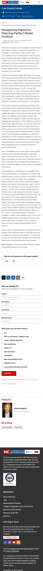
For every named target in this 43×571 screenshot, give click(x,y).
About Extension (9, 497)
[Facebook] (5, 542)
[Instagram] (10, 542)
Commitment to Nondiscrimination (22, 549)
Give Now (6, 516)
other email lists (19, 379)
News (3, 22)
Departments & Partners (12, 503)
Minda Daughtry (14, 41)
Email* (4, 294)
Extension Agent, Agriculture (21, 411)
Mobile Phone (7, 318)
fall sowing (18, 427)
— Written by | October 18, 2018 (16, 41)
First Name (6, 302)
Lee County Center (12, 8)
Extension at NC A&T (10, 513)
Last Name (6, 310)
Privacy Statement (12, 551)
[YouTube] (14, 542)
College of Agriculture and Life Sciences (18, 506)
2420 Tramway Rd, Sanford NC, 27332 (17, 12)
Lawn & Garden (7, 427)
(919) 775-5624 (10, 16)
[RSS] (18, 542)
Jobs (5, 500)
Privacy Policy (11, 383)
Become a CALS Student (12, 510)
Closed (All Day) (27, 16)
